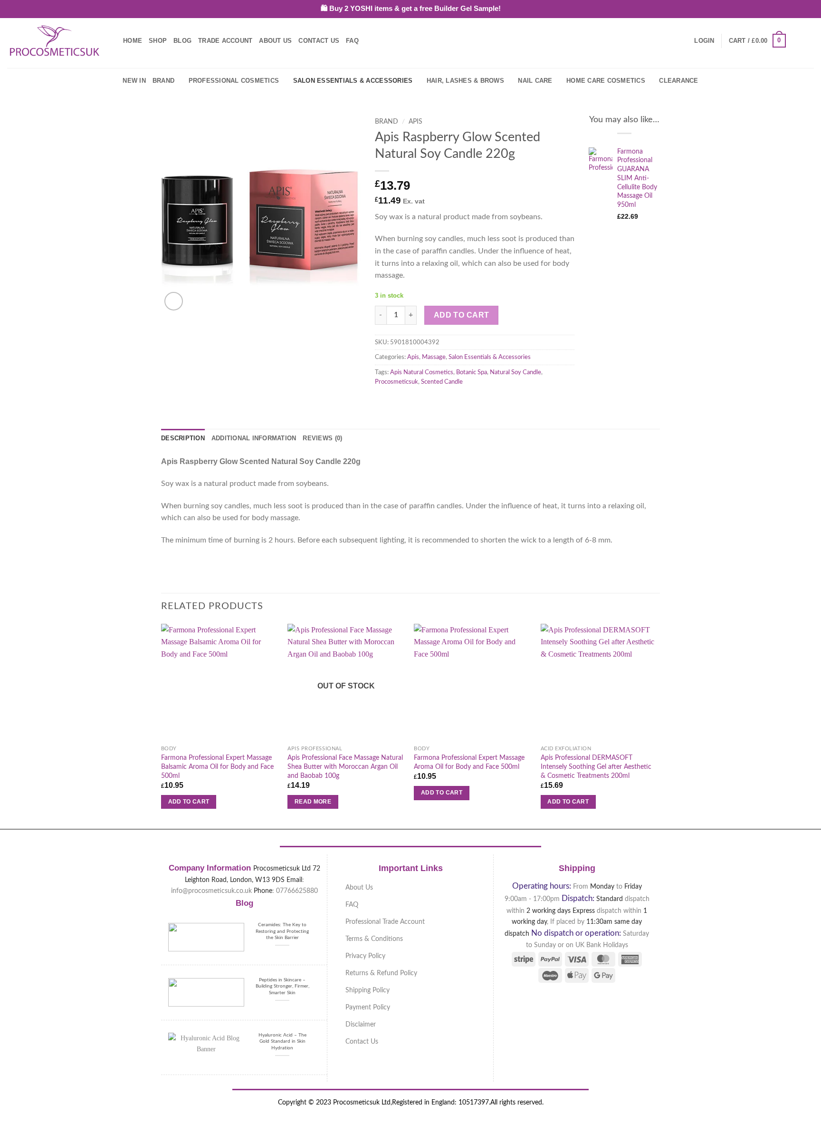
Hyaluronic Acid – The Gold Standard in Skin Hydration (282, 1041)
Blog (182, 40)
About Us (275, 40)
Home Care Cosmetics (605, 80)
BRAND (163, 80)
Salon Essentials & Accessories (353, 80)
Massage (434, 357)
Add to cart (461, 315)
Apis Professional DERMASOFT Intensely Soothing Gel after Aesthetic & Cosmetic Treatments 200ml (596, 766)
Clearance (678, 80)
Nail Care (535, 80)
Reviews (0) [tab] (322, 438)
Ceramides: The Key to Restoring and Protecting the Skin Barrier (282, 931)
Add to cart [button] (189, 801)
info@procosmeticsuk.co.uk (211, 890)
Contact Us (318, 40)
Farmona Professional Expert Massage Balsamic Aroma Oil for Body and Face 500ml (217, 766)
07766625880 (297, 890)
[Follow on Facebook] (795, 40)
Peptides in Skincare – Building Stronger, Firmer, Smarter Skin (282, 986)
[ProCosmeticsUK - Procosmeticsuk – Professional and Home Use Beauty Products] (54, 41)
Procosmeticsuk (396, 382)
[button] (704, 40)
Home (132, 40)
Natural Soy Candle (515, 372)
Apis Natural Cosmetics (421, 372)
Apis (415, 121)
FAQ (352, 40)
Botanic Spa (471, 372)
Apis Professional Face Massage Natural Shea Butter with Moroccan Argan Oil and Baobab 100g (345, 766)
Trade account (225, 40)
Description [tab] (183, 438)
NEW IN (134, 80)
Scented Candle (442, 382)
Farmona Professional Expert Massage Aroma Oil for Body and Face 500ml (469, 762)
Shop (158, 40)
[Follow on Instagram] (807, 40)
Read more (313, 801)
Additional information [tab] (253, 438)
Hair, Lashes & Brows (465, 80)
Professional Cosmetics (234, 80)
